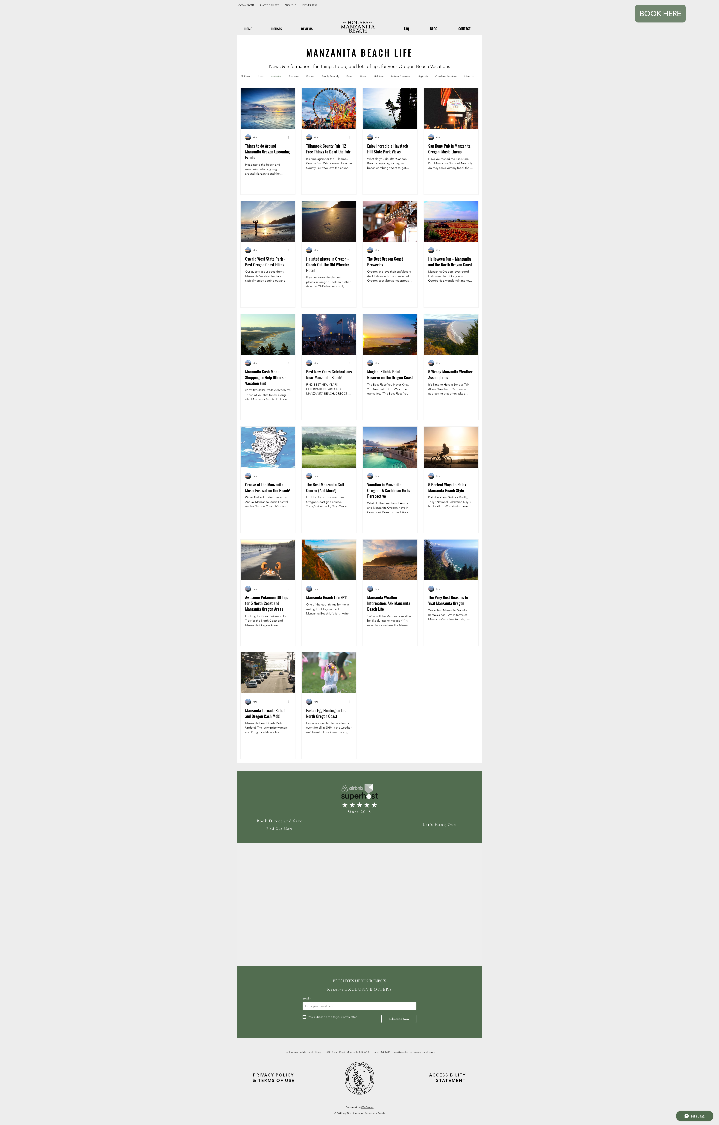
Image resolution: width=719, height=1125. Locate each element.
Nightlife (423, 76)
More (467, 76)
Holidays (379, 76)
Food (349, 76)
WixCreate (367, 1107)
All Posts (245, 76)
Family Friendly (330, 76)
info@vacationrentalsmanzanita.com (414, 1052)
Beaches (294, 76)
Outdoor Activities (446, 76)
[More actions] (290, 137)
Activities (276, 76)
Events (310, 76)
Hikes (363, 76)
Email (307, 998)
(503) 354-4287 (382, 1052)
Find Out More (279, 828)
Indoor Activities (400, 76)
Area (260, 76)
